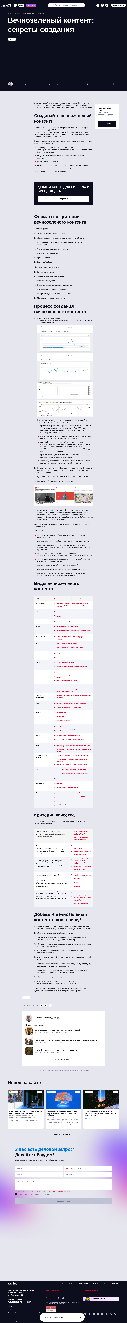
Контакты (115, 1283)
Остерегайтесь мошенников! (32, 1321)
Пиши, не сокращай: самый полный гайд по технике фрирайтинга (82, 846)
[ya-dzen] (98, 1314)
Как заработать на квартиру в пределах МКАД (71, 796)
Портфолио (83, 1283)
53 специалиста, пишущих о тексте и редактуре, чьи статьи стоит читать (82, 853)
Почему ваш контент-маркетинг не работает (70, 792)
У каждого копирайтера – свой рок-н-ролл (69, 671)
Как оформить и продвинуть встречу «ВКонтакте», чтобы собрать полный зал (82, 868)
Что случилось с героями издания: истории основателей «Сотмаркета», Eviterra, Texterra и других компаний (73, 637)
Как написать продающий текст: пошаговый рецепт (72, 685)
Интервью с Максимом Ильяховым (67, 626)
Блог (105, 1283)
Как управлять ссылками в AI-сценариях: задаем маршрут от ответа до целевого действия (63, 1113)
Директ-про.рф (61, 712)
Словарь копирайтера (63, 726)
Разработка (59, 1032)
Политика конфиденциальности (15, 1321)
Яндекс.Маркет (61, 653)
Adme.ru (76, 882)
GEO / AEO (11, 1123)
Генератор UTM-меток (63, 720)
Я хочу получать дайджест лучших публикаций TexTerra (34, 1194)
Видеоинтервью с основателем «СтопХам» (70, 611)
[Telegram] (41, 1005)
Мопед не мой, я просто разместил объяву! (70, 800)
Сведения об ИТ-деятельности (16, 1309)
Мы (62, 1283)
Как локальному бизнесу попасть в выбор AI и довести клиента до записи (25, 1112)
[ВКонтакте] (45, 1005)
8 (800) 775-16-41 (53, 1290)
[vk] (93, 1314)
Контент (26, 998)
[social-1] (110, 1314)
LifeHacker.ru (77, 886)
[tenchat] (115, 1314)
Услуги (71, 1283)
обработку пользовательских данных (62, 1191)
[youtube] (102, 1314)
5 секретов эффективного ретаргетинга (69, 707)
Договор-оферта (12, 1314)
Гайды (53, 1032)
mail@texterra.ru (90, 1290)
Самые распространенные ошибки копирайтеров (72, 666)
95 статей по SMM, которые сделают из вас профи (72, 764)
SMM (52, 1042)
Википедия (60, 783)
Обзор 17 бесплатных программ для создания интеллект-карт (81, 833)
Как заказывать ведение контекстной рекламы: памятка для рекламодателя (82, 839)
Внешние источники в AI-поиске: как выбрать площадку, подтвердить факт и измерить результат (100, 1113)
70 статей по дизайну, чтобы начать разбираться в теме (56, 1050)
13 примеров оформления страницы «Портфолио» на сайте (58, 1030)
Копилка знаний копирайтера (65, 621)
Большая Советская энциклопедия (67, 787)
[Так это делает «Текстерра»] (63, 495)
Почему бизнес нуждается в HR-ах (67, 680)
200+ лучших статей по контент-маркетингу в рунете (72, 755)
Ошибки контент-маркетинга (65, 662)
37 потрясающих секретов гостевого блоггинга (71, 703)
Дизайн (52, 1052)
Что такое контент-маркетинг (82, 891)
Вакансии (10, 1306)
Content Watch (61, 716)
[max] (102, 3)
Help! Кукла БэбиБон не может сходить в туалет (71, 804)
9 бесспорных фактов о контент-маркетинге (70, 778)
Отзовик (59, 657)
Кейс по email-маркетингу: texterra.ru (68, 643)
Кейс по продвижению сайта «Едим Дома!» (70, 647)
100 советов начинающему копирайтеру (69, 735)
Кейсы (95, 1283)
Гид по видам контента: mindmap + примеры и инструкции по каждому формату (66, 1040)
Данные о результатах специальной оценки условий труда (24, 1312)
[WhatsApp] (50, 1005)
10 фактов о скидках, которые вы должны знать (71, 769)
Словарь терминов (62, 730)
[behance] (106, 1314)
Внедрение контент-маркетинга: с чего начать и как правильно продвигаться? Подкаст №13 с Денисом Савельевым (72, 605)
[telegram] (106, 3)
